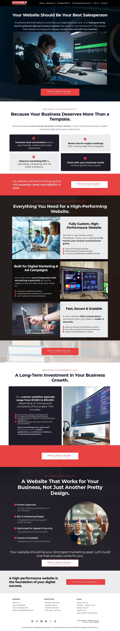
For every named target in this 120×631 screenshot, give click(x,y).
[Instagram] (37, 621)
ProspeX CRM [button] (63, 3)
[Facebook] (32, 621)
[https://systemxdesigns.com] (19, 3)
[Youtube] (46, 621)
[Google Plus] (55, 621)
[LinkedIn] (41, 621)
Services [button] (49, 3)
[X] (50, 621)
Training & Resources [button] (81, 3)
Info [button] (95, 3)
